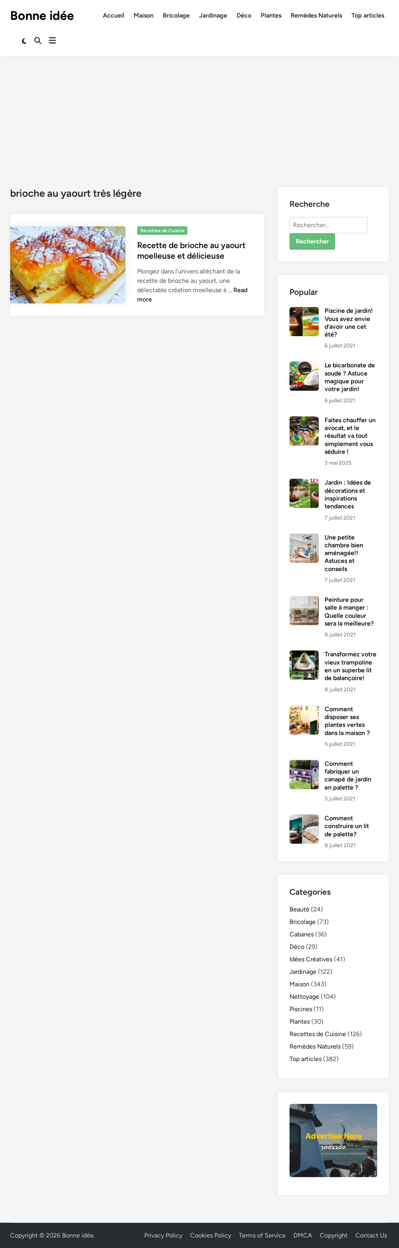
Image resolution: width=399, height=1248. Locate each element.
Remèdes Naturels (316, 15)
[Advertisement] (199, 114)
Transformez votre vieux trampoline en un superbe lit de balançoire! (350, 666)
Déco (244, 15)
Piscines (301, 1009)
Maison (144, 15)
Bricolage (176, 15)
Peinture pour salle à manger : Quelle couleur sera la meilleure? (349, 611)
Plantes (271, 15)
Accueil (113, 15)
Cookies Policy (210, 1235)
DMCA (302, 1235)
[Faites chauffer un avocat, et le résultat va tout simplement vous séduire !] (304, 421)
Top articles (367, 15)
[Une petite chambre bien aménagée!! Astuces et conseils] (304, 538)
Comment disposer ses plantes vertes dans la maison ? (347, 721)
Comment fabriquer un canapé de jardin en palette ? (348, 775)
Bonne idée (42, 15)
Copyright (334, 1235)
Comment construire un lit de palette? (347, 826)
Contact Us (371, 1235)
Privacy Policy (163, 1235)
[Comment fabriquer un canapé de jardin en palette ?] (304, 764)
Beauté (299, 909)
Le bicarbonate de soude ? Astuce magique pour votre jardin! (350, 377)
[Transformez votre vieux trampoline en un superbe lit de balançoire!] (304, 655)
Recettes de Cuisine (162, 230)
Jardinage (213, 15)
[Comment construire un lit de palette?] (304, 819)
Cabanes (302, 934)
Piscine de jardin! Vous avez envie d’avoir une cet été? (349, 322)
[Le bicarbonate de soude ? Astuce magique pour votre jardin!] (304, 366)
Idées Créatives (311, 959)
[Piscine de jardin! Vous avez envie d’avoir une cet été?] (304, 311)
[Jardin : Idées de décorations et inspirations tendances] (304, 483)
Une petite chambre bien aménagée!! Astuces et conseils (344, 553)
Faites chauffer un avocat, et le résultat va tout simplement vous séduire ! (350, 435)
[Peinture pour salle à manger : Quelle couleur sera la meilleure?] (304, 600)
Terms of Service (262, 1235)
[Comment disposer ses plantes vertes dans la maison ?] (304, 710)
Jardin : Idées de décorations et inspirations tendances (348, 494)
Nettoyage (304, 996)
